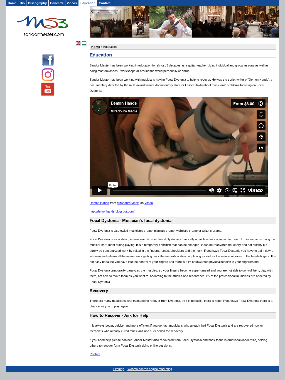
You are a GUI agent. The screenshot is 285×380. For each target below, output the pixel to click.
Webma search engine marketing (149, 369)
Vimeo (148, 202)
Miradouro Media (128, 202)
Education (87, 3)
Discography (37, 3)
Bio (22, 3)
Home (12, 3)
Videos (72, 3)
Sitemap (118, 369)
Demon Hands (99, 202)
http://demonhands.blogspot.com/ (112, 211)
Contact (104, 3)
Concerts (56, 3)
